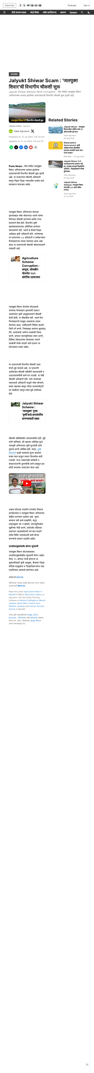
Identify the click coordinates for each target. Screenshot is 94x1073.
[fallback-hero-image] (55, 130)
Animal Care (34, 603)
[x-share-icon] (16, 148)
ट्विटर (35, 615)
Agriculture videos (33, 594)
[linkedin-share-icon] (26, 148)
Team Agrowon (22, 131)
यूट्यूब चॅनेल (35, 620)
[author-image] (11, 131)
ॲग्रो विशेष (34, 12)
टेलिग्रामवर (22, 617)
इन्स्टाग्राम (13, 617)
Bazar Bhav (22, 603)
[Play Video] (27, 483)
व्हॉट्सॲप (34, 617)
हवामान (63, 12)
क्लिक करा (21, 586)
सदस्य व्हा (19, 577)
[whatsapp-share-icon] (11, 148)
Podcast (72, 5)
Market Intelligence (29, 600)
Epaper (73, 12)
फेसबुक (29, 615)
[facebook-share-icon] (21, 148)
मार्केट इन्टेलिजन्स (49, 12)
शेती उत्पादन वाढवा (19, 12)
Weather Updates (17, 606)
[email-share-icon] (31, 148)
